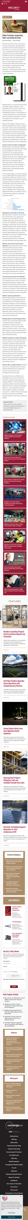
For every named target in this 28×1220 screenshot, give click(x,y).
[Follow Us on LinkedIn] (3, 4)
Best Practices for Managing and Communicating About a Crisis (14, 1049)
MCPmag (14, 1158)
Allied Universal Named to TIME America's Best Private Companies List (14, 590)
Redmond (14, 1171)
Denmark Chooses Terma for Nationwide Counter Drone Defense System (14, 459)
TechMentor (14, 1180)
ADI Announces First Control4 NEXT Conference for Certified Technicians (13, 546)
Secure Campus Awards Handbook (13, 1096)
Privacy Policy (14, 971)
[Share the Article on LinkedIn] (6, 17)
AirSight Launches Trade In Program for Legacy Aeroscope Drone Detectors (13, 503)
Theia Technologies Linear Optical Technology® (17, 935)
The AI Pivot (14, 1187)
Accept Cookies (11, 1217)
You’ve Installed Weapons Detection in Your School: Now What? (13, 1085)
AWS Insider (14, 1142)
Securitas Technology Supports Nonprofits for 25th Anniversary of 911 (15, 829)
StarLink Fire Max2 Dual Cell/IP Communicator (16, 908)
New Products (14, 900)
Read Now (6, 650)
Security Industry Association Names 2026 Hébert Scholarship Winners (13, 568)
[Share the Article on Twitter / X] (8, 17)
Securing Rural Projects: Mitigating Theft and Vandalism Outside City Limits (14, 780)
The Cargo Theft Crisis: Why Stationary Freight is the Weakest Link (14, 1102)
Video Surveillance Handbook (11, 1091)
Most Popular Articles (10, 994)
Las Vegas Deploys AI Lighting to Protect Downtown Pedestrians (13, 883)
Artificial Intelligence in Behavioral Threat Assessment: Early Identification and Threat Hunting (13, 1041)
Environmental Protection (14, 1152)
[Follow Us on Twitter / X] (4, 4)
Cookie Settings (11, 1212)
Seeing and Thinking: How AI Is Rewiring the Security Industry (14, 1061)
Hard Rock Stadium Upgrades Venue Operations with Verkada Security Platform (14, 683)
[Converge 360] (14, 1126)
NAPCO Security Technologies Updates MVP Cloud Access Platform (13, 436)
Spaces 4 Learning (14, 1177)
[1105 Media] (14, 1132)
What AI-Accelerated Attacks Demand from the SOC (14, 1055)
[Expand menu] (25, 2)
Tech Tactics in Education (14, 1184)
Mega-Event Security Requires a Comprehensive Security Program (14, 890)
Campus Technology (14, 1149)
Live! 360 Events (14, 1155)
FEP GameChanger (16, 922)
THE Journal (14, 1190)
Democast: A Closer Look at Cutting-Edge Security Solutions (14, 1068)
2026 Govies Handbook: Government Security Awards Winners (14, 1108)
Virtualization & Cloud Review (14, 1193)
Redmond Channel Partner (14, 1174)
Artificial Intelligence (14, 854)
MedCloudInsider (14, 1161)
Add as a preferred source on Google (6, 1)
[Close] (21, 1196)
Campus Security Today (14, 1146)
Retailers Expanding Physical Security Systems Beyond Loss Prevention (14, 634)
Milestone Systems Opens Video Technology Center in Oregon (13, 525)
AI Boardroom (14, 1136)
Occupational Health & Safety (14, 1165)
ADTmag (14, 1139)
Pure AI (14, 1168)
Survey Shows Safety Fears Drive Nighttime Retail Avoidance (13, 731)
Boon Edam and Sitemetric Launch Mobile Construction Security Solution (14, 481)
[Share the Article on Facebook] (3, 17)
